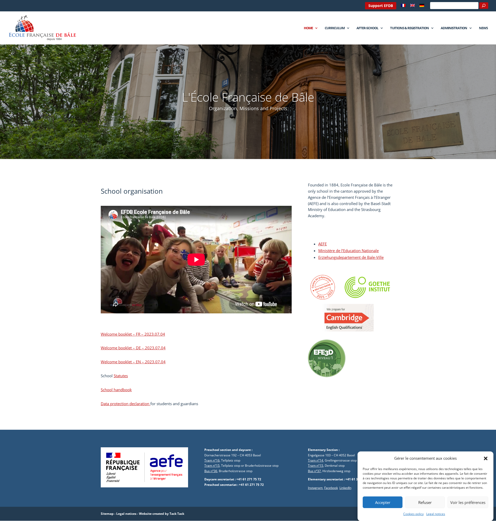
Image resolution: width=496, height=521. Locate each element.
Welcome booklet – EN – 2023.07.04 (133, 361)
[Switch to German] (422, 7)
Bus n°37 (314, 471)
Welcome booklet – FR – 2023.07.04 (133, 334)
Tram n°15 (212, 465)
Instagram (315, 488)
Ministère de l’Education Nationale (348, 250)
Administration (454, 28)
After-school (367, 28)
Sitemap (107, 513)
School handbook (116, 389)
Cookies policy (413, 514)
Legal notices (435, 514)
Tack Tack (176, 513)
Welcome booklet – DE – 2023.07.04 (133, 347)
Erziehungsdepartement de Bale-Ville (351, 257)
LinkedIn (345, 488)
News (483, 28)
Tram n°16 (212, 460)
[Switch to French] (403, 7)
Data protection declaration (125, 403)
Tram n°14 (315, 460)
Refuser (425, 502)
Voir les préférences (467, 502)
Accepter (382, 502)
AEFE (322, 243)
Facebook (331, 488)
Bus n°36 (210, 471)
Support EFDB (380, 5)
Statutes (121, 375)
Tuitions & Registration (409, 28)
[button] (485, 458)
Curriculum (335, 28)
